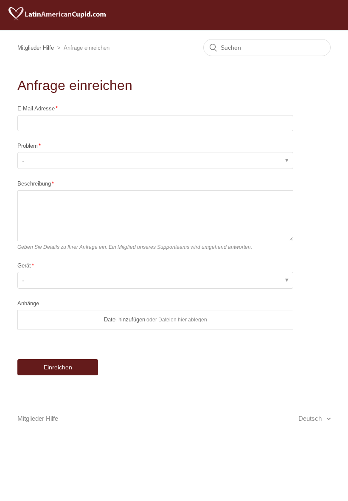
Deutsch (310, 418)
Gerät (24, 265)
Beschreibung (34, 183)
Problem (27, 146)
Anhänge (28, 303)
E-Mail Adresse (36, 108)
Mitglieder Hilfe (35, 48)
